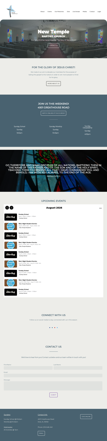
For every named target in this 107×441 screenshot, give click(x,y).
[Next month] (11, 208)
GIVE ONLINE (86, 416)
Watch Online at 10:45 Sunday (53, 113)
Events (50, 11)
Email (6, 372)
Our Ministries (59, 11)
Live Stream (76, 11)
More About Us (53, 83)
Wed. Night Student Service (28, 224)
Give (68, 11)
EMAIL (41, 433)
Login (99, 11)
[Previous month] (7, 208)
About (43, 11)
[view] (95, 207)
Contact (92, 11)
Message (7, 380)
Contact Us (53, 45)
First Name (7, 365)
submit (53, 395)
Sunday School (24, 214)
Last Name (57, 365)
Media (85, 11)
